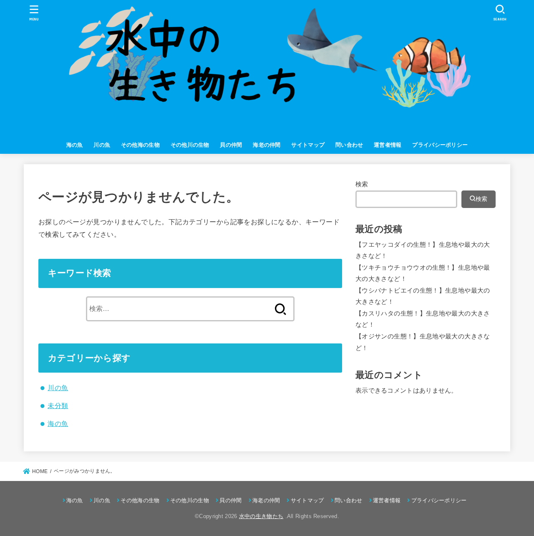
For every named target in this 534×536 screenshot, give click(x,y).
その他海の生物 (140, 145)
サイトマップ (308, 145)
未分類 (58, 405)
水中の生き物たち (261, 516)
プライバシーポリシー (440, 145)
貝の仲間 (231, 145)
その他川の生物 (190, 145)
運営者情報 (388, 145)
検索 (361, 184)
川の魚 (101, 145)
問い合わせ (349, 145)
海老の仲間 (267, 145)
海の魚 (74, 145)
